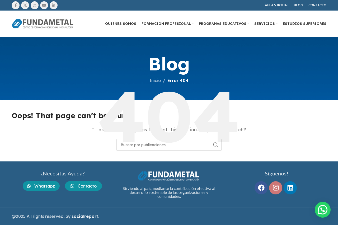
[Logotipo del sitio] (43, 23)
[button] (323, 210)
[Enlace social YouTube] (44, 5)
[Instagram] (275, 187)
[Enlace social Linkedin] (54, 5)
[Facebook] (261, 187)
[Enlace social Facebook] (16, 5)
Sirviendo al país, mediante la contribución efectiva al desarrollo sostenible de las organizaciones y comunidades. (169, 192)
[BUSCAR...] (216, 145)
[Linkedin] (290, 187)
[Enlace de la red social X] (25, 5)
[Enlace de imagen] (169, 175)
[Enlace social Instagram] (35, 5)
